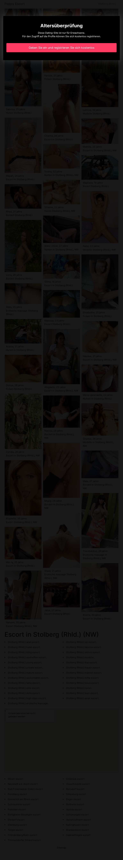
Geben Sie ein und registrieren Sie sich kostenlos (61, 47)
